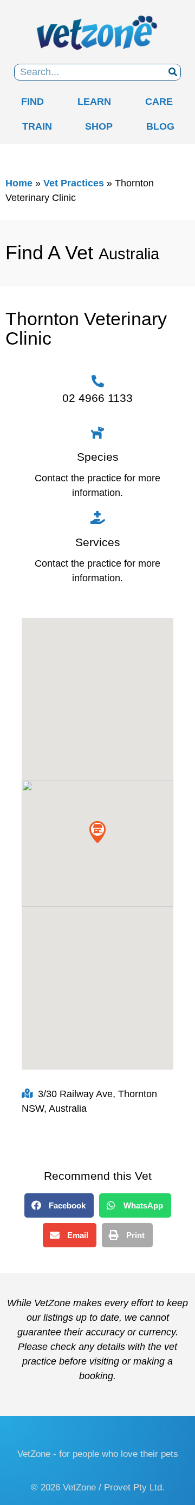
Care (159, 101)
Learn (94, 101)
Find (32, 101)
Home (18, 183)
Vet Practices (73, 183)
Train (37, 126)
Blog (160, 126)
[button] (97, 153)
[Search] (172, 72)
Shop (99, 126)
